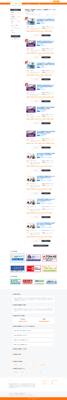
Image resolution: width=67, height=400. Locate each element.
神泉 (29, 357)
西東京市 (13, 14)
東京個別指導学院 (15, 372)
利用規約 (52, 382)
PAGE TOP (65, 378)
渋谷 (17, 357)
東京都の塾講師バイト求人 (14, 5)
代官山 (21, 357)
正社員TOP (27, 3)
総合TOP (16, 3)
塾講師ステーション (12, 393)
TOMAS (27, 372)
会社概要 (52, 383)
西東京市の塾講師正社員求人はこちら (40, 245)
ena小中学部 (22, 372)
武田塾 (41, 372)
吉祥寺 (25, 357)
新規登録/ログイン (57, 1)
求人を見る (46, 35)
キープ (51, 1)
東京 (14, 357)
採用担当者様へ (44, 383)
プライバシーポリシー (45, 382)
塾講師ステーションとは (45, 380)
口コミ (51, 3)
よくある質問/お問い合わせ (54, 380)
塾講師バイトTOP (9, 5)
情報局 (39, 3)
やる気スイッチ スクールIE (34, 372)
